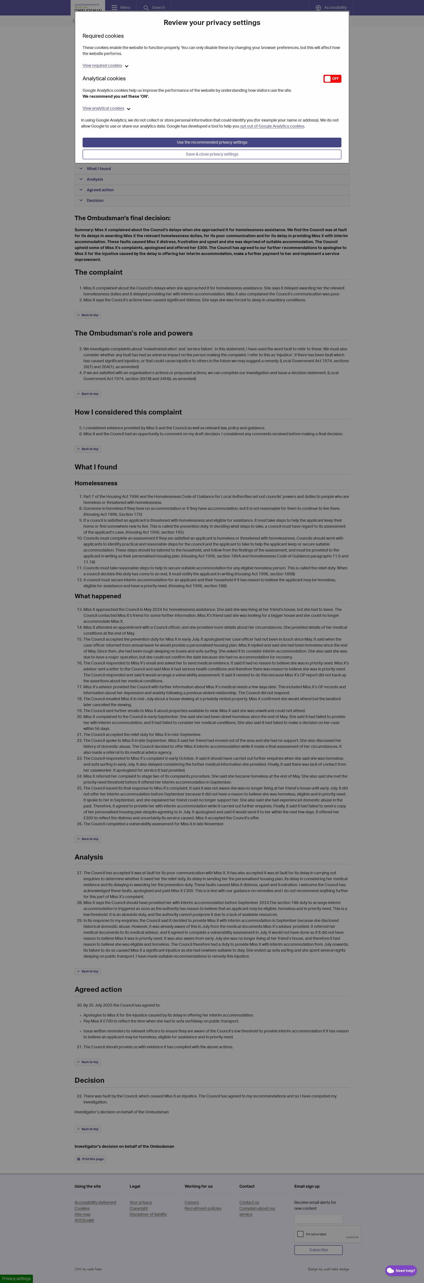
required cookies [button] (102, 66)
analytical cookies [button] (103, 109)
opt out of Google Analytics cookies (272, 126)
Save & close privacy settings (212, 154)
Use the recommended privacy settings (212, 142)
